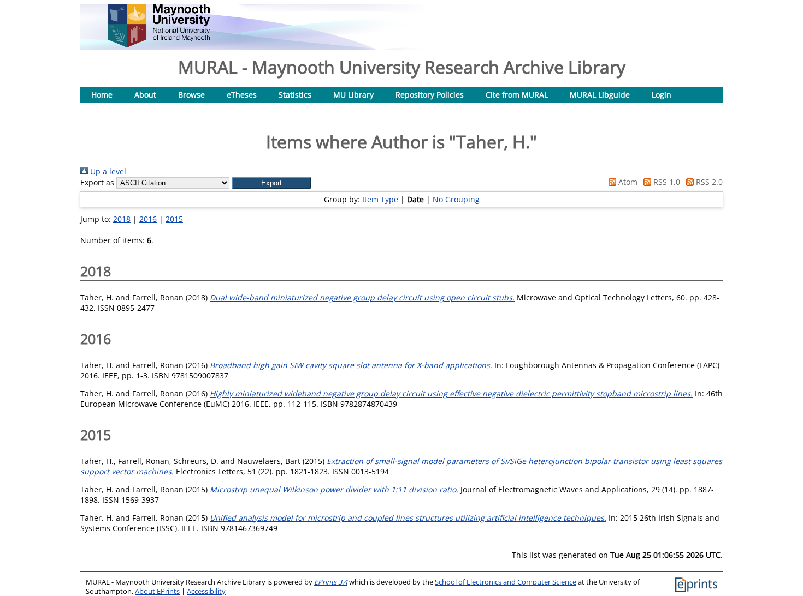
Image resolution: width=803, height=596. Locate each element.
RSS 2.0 (708, 182)
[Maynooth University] (158, 44)
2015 (174, 219)
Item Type (380, 199)
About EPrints (157, 591)
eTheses (242, 94)
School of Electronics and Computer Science (505, 582)
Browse (191, 94)
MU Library (353, 94)
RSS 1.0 (665, 182)
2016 (148, 219)
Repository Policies (429, 94)
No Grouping (456, 199)
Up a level (107, 171)
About (145, 94)
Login (661, 94)
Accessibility (206, 591)
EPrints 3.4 (330, 582)
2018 (122, 219)
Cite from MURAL (517, 94)
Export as (97, 182)
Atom (626, 182)
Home (102, 94)
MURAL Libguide (600, 94)
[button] (271, 183)
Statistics (295, 94)
